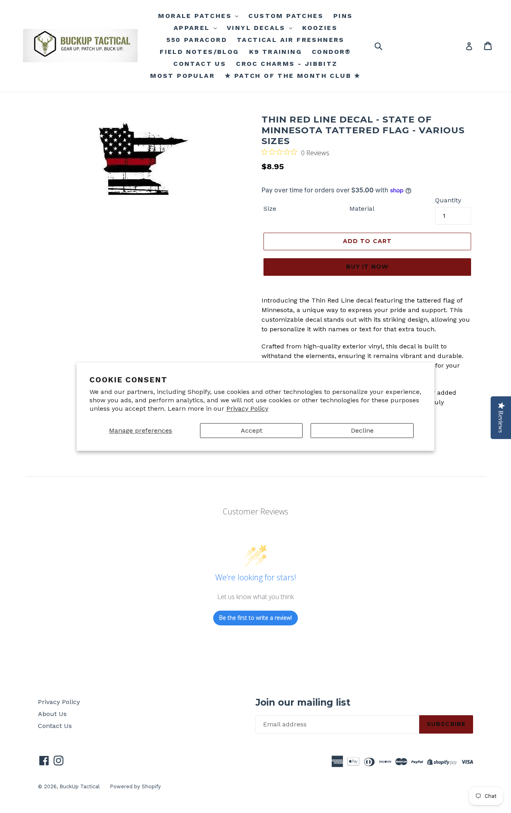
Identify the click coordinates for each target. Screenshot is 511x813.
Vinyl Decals (257, 28)
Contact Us (55, 726)
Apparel (193, 28)
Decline (362, 430)
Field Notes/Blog (199, 51)
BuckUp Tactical (79, 786)
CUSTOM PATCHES (285, 16)
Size (269, 208)
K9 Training (275, 51)
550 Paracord (196, 40)
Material (361, 208)
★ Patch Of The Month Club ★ (293, 75)
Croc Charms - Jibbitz (286, 63)
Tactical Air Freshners (291, 40)
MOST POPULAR (182, 75)
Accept (251, 430)
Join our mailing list (303, 702)
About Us (52, 714)
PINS (343, 16)
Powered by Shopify (135, 786)
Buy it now (367, 266)
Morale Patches (196, 16)
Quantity (448, 200)
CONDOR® (331, 51)
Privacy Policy (247, 408)
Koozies (319, 28)
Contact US (199, 63)
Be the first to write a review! (255, 617)
